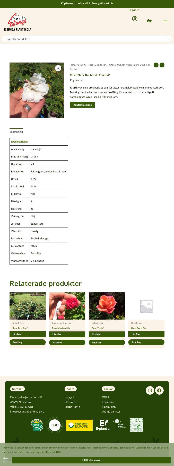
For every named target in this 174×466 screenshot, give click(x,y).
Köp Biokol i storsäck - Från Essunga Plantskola (87, 3)
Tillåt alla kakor (91, 460)
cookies (161, 447)
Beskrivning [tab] (16, 131)
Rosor (90, 64)
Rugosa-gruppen (116, 64)
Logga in (133, 9)
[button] (165, 21)
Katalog (81, 64)
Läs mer (17, 334)
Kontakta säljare (82, 104)
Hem (72, 64)
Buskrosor (100, 64)
